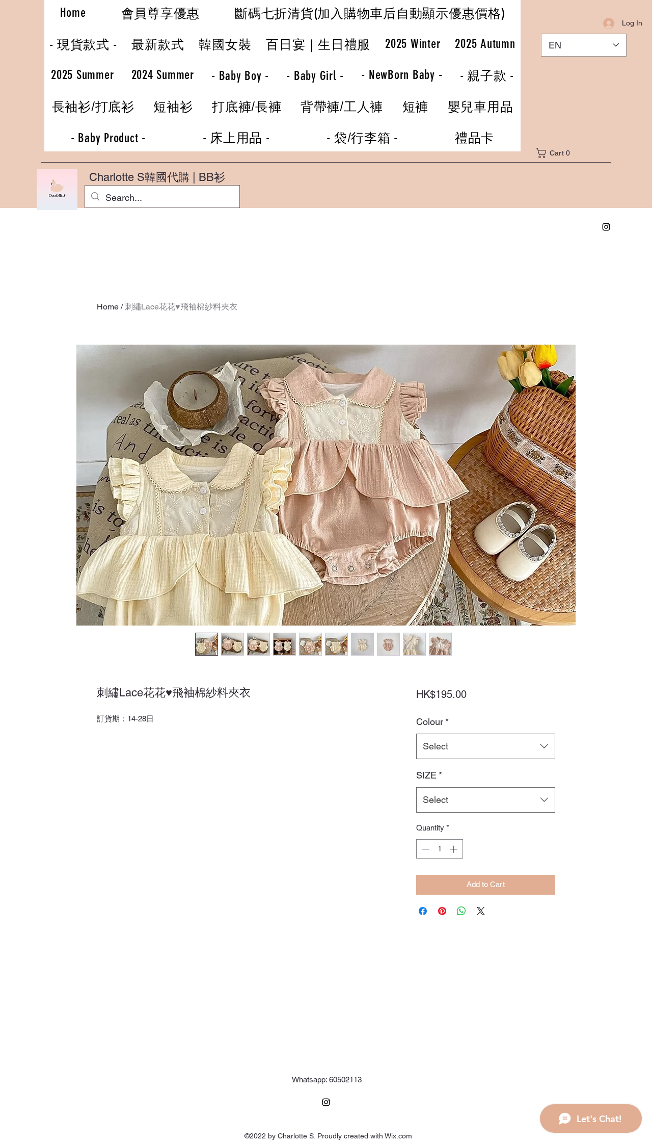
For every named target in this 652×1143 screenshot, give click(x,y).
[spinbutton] (439, 849)
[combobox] (485, 746)
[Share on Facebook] (423, 911)
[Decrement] (424, 849)
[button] (560, 153)
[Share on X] (481, 911)
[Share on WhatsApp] (461, 911)
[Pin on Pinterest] (442, 911)
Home (108, 306)
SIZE (429, 775)
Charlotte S (117, 177)
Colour (432, 721)
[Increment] (454, 849)
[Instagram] (606, 227)
